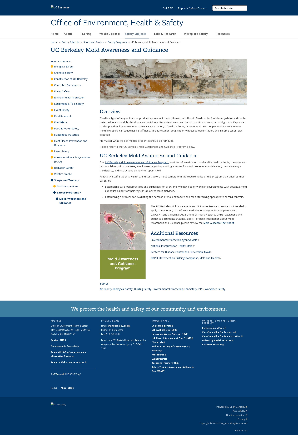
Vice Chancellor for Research (219, 332)
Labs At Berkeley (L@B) (164, 329)
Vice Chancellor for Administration (222, 336)
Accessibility (240, 410)
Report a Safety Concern (192, 8)
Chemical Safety (63, 72)
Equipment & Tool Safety (69, 103)
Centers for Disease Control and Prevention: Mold (181, 252)
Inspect (157, 350)
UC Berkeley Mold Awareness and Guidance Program (137, 162)
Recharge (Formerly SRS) (165, 362)
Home (55, 34)
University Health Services (217, 340)
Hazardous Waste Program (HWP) (170, 334)
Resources (223, 34)
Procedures (159, 354)
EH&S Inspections (67, 186)
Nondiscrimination (236, 415)
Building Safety (142, 289)
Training (86, 34)
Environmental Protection (168, 289)
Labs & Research (165, 34)
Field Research (63, 116)
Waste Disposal (109, 34)
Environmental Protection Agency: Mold (175, 240)
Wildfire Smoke (63, 174)
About (68, 34)
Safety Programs (117, 42)
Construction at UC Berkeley (71, 79)
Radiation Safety (63, 167)
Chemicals (158, 342)
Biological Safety (123, 289)
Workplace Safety (196, 34)
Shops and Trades (93, 42)
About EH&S (67, 387)
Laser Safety (61, 151)
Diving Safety (62, 91)
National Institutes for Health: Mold (173, 246)
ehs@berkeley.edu (118, 325)
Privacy (242, 419)
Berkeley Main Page (214, 328)
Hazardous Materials (66, 134)
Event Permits (159, 358)
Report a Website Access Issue (68, 362)
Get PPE (168, 8)
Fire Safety (60, 122)
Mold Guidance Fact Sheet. (219, 222)
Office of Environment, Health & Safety (117, 23)
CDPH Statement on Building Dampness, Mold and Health (186, 258)
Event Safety (61, 110)
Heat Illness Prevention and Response (70, 143)
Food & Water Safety (66, 128)
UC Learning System (162, 325)
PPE (200, 289)
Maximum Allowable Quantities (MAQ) (72, 159)
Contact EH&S (58, 340)
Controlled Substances (67, 85)
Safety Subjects (136, 34)
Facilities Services (213, 344)
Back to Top (241, 430)
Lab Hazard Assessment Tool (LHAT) (172, 338)
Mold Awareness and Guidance (72, 201)
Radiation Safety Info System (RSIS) (171, 346)
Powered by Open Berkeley (231, 406)
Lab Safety (190, 289)
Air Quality (106, 289)
